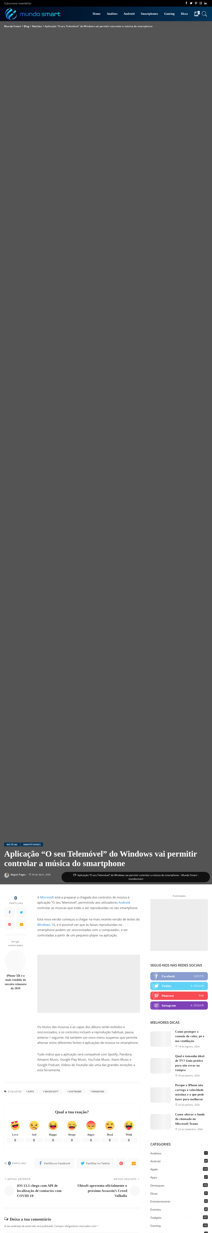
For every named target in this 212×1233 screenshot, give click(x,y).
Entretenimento (160, 1201)
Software (75, 1091)
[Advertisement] (88, 984)
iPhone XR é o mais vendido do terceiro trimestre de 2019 (15, 982)
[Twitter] (21, 912)
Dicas (154, 1193)
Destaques (157, 1185)
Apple (154, 1169)
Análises (155, 1153)
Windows (44, 925)
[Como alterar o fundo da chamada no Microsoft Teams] (160, 1122)
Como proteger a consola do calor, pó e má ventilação (189, 1036)
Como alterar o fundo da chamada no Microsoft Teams (190, 1119)
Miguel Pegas (18, 874)
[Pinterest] (9, 924)
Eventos (155, 1209)
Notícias (12, 844)
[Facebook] (9, 912)
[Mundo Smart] (33, 14)
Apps (31, 1091)
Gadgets (155, 1217)
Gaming (155, 1225)
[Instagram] (179, 1005)
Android (124, 902)
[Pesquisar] (204, 14)
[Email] (21, 924)
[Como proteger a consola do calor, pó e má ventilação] (160, 1039)
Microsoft (47, 897)
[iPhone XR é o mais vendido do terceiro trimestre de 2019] (15, 961)
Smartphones (32, 844)
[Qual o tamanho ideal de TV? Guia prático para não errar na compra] (160, 1066)
